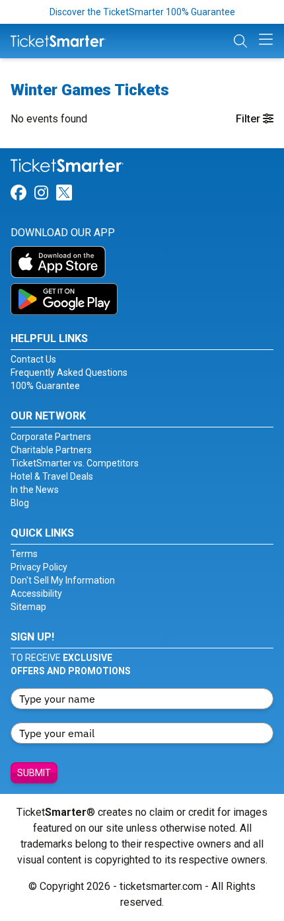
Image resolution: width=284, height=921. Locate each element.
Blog (20, 503)
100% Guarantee (45, 385)
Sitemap (28, 606)
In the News (35, 489)
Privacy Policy (39, 567)
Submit (34, 773)
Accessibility (36, 593)
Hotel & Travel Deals (52, 476)
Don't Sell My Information (63, 580)
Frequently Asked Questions (69, 372)
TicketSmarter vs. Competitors (75, 463)
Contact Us (33, 359)
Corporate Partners (51, 436)
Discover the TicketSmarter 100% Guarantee (142, 12)
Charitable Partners (51, 450)
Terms (24, 553)
